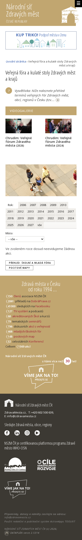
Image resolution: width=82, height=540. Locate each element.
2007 (33, 205)
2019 (20, 218)
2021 (41, 218)
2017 (71, 211)
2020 (31, 218)
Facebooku (42, 306)
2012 (20, 211)
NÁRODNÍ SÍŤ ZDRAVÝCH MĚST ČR (24, 528)
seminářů (34, 321)
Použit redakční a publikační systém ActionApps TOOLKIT (39, 521)
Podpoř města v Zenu (41, 34)
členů (17, 296)
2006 (23, 205)
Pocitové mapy (19, 267)
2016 (61, 211)
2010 (63, 205)
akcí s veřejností (39, 326)
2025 (10, 225)
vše (40, 225)
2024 (71, 218)
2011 (10, 211)
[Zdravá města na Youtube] (38, 432)
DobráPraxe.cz (41, 301)
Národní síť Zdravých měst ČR (34, 405)
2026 (20, 225)
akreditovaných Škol (25, 316)
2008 (43, 205)
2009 (53, 205)
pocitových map (24, 336)
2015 (51, 211)
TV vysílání (21, 311)
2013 (31, 211)
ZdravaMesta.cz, (15, 412)
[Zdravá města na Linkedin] (18, 432)
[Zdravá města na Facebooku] (8, 432)
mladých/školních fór (27, 331)
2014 (41, 211)
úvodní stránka (16, 61)
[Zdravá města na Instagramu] (28, 432)
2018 (10, 218)
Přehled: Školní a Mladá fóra (30, 262)
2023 (61, 218)
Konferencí (36, 341)
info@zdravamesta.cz (17, 517)
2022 (51, 218)
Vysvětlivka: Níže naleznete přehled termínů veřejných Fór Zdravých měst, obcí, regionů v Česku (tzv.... (42, 95)
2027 (31, 225)
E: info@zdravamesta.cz (20, 416)
